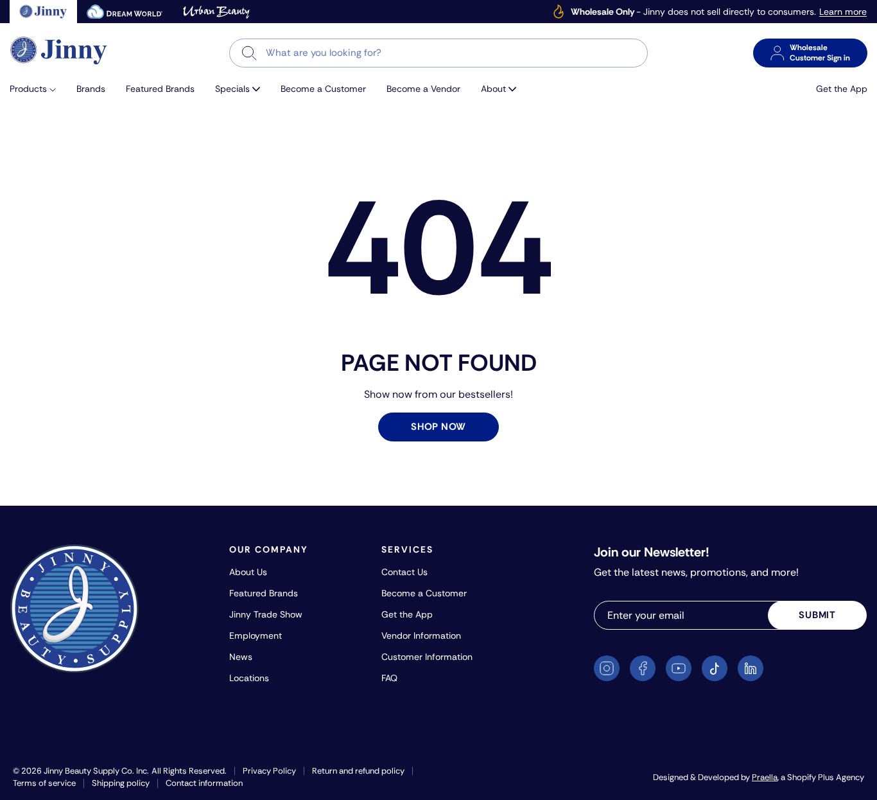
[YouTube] (678, 668)
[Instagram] (607, 668)
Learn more (843, 12)
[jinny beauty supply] (43, 11)
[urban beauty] (216, 11)
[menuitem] (38, 89)
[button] (38, 89)
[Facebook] (643, 668)
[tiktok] (714, 668)
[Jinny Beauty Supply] (59, 50)
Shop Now (438, 426)
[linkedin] (750, 668)
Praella (764, 777)
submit (817, 615)
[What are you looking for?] (249, 53)
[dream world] (124, 11)
